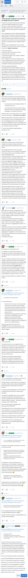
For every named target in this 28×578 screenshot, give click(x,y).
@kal (3, 435)
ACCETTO (24, 575)
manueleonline (9, 208)
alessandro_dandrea (10, 526)
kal (6, 94)
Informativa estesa (10, 572)
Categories (10, 6)
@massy (4, 293)
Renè (7, 139)
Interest (6, 6)
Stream (1, 6)
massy (7, 16)
